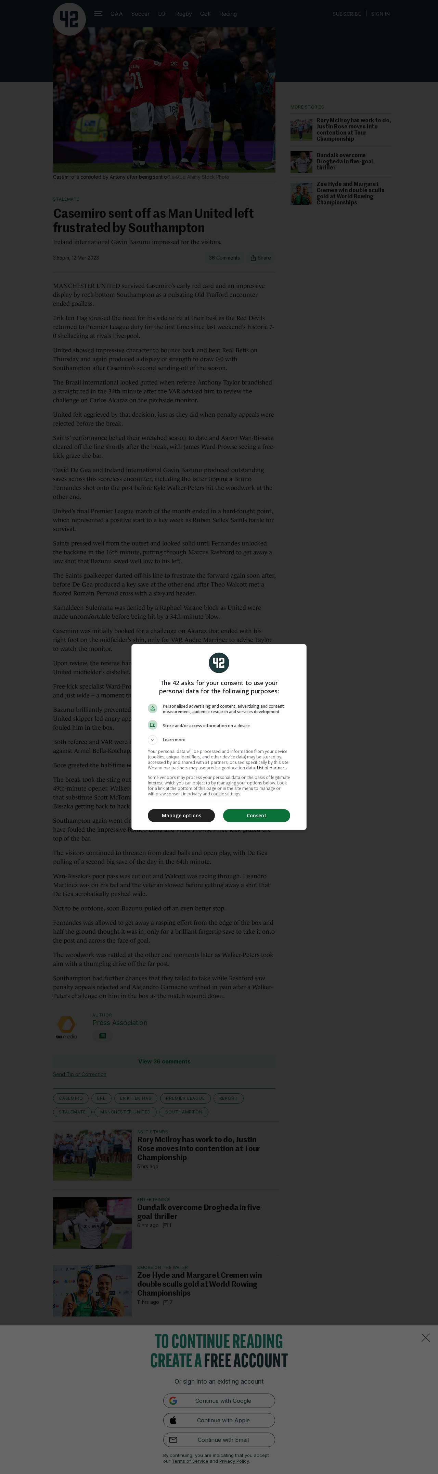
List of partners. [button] (272, 768)
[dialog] (219, 737)
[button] (219, 740)
